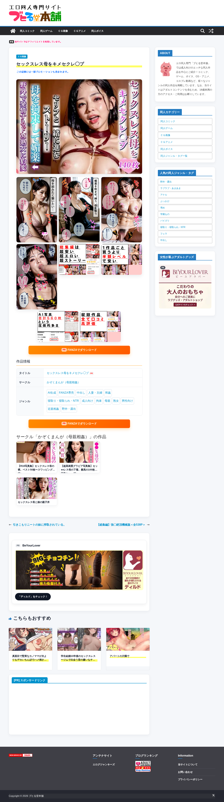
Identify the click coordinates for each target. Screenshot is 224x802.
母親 (107, 400)
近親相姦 (53, 408)
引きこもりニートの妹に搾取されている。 (39, 524)
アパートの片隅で (119, 656)
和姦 (108, 392)
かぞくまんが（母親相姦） (63, 382)
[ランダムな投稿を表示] (211, 31)
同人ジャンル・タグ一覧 (173, 155)
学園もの (164, 214)
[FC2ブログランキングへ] (143, 768)
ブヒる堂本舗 (36, 795)
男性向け (127, 400)
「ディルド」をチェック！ (33, 596)
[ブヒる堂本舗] (13, 31)
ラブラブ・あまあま (170, 188)
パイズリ (164, 220)
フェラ (163, 233)
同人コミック (27, 30)
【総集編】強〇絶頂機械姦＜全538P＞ (121, 524)
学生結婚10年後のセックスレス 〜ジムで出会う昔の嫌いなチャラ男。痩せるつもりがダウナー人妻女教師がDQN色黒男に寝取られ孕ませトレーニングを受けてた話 (78, 658)
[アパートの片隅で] (128, 630)
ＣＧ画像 (63, 30)
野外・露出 (69, 408)
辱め (162, 207)
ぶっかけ (164, 201)
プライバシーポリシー (190, 779)
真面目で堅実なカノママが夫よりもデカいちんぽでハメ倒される (29, 658)
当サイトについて (188, 764)
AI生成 (52, 392)
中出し (81, 392)
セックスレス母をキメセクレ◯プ (68, 373)
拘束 (99, 400)
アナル (163, 194)
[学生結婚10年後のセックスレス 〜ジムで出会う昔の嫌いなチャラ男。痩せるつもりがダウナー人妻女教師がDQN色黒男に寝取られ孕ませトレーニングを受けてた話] (79, 630)
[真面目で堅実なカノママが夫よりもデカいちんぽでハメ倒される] (30, 630)
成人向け (87, 400)
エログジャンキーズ (104, 764)
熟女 (116, 400)
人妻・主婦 (95, 392)
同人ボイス (97, 30)
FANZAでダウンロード (82, 349)
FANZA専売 (66, 392)
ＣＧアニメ (80, 30)
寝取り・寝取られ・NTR (63, 400)
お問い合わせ (185, 772)
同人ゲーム (46, 30)
